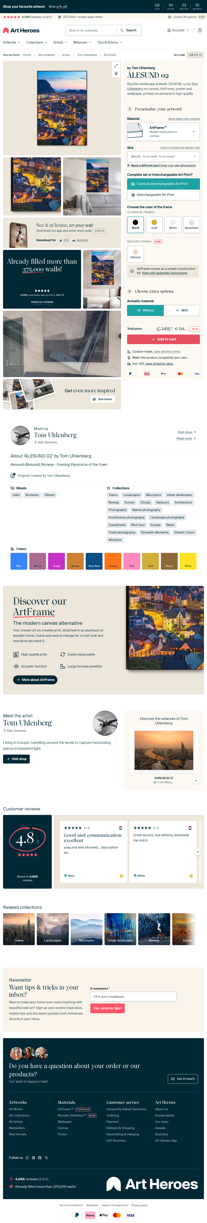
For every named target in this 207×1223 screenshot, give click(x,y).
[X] (46, 1158)
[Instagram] (27, 1158)
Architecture (183, 502)
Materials (80, 42)
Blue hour (138, 525)
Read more (185, 438)
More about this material (184, 119)
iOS (66, 240)
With (184, 310)
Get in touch (186, 1079)
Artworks (9, 42)
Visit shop (185, 432)
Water (170, 525)
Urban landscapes (179, 495)
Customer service (123, 1102)
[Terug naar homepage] (21, 30)
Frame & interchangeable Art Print (162, 184)
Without (148, 310)
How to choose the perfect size (180, 147)
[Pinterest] (33, 1158)
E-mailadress (100, 988)
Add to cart (166, 339)
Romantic (32, 495)
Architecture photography (127, 517)
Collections (34, 42)
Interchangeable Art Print (155, 195)
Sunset (130, 502)
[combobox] (91, 30)
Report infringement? (115, 1205)
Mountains (153, 495)
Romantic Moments (155, 532)
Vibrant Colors (184, 532)
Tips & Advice (107, 42)
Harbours (162, 502)
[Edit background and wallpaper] (116, 73)
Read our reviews (42, 302)
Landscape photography (167, 517)
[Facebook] (40, 1158)
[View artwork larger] (116, 65)
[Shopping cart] (200, 30)
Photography (118, 510)
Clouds (145, 502)
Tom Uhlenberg (143, 68)
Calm (16, 495)
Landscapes (131, 495)
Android (82, 240)
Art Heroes (165, 1102)
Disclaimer (92, 1205)
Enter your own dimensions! (163, 165)
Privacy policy (139, 1205)
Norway (114, 502)
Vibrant (49, 495)
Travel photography (122, 532)
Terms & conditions (71, 1205)
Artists (58, 42)
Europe (156, 525)
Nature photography (146, 510)
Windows (115, 540)
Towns (113, 495)
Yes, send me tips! (107, 1008)
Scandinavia (117, 525)
